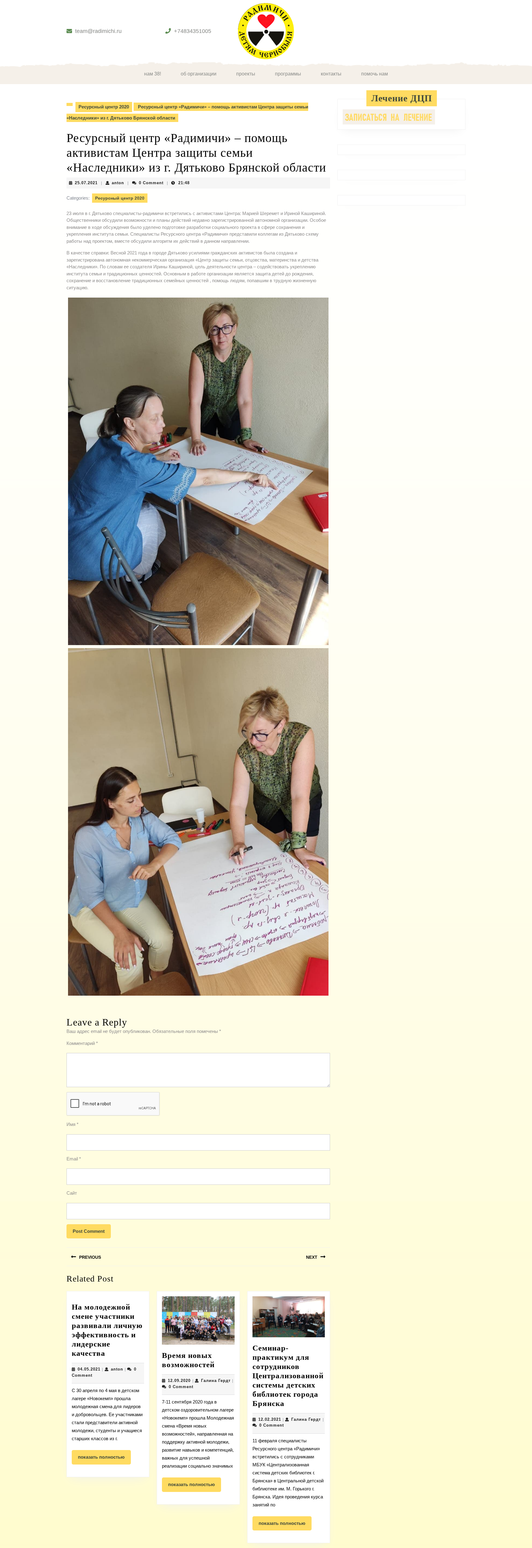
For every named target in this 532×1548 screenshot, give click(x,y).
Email (73, 1158)
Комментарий (82, 1043)
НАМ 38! (152, 73)
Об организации (198, 73)
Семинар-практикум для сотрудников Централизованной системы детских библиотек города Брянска (288, 1376)
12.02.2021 (269, 1419)
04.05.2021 (89, 1369)
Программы (288, 73)
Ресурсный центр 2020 (104, 106)
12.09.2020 (179, 1380)
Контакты (331, 73)
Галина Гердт (216, 1380)
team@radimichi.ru (98, 31)
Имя (72, 1124)
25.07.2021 (86, 183)
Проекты (245, 73)
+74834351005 (192, 31)
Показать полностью (104, 1459)
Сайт (71, 1193)
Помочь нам (374, 73)
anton (118, 183)
